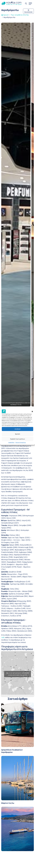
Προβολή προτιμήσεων (17, 439)
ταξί (3, 637)
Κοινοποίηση (28, 12)
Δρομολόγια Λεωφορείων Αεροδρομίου (12, 751)
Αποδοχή (17, 429)
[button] (32, 411)
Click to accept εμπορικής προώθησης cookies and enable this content (17, 674)
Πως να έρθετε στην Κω (20, 15)
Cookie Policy (11, 442)
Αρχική (6, 15)
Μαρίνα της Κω (7, 803)
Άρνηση (17, 434)
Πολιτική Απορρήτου (20, 442)
